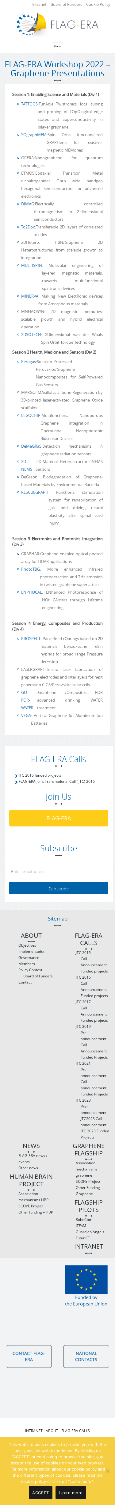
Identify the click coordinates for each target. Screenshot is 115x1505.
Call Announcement (94, 962)
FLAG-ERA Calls (88, 939)
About (31, 936)
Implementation (31, 951)
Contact (25, 982)
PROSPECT (30, 638)
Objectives (27, 945)
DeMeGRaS (31, 446)
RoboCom (84, 1219)
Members (26, 963)
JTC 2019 (83, 1026)
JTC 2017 (83, 1001)
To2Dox (28, 227)
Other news (28, 1167)
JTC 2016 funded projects (40, 775)
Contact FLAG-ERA (29, 1356)
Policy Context (30, 969)
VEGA (26, 715)
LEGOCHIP (30, 415)
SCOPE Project (30, 1206)
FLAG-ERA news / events (32, 1158)
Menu (57, 46)
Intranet (39, 4)
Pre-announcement (93, 1035)
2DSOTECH (31, 334)
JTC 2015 (83, 952)
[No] (107, 1471)
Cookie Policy (98, 4)
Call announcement (93, 1085)
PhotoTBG (30, 569)
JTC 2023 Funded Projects (95, 1134)
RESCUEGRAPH (34, 492)
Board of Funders (66, 4)
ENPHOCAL (31, 592)
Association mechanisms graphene (87, 1169)
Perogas (28, 361)
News (31, 1146)
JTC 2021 (83, 1063)
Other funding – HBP (35, 1212)
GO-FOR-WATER (27, 700)
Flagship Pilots (89, 1206)
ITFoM (81, 1225)
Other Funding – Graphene (89, 1190)
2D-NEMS (26, 465)
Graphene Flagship (89, 1149)
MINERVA (29, 296)
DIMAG (27, 204)
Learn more (71, 1492)
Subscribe (58, 889)
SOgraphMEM (34, 134)
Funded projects (94, 971)
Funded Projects (94, 1057)
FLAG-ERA (58, 818)
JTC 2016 (83, 977)
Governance (28, 957)
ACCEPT (40, 1492)
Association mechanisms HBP (33, 1196)
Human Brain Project (31, 1180)
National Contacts (86, 1356)
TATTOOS (29, 104)
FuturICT (83, 1238)
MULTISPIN (31, 265)
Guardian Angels (90, 1231)
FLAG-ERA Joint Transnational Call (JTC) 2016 (57, 781)
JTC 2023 (83, 1100)
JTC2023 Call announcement (93, 1121)
